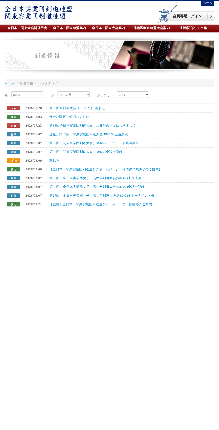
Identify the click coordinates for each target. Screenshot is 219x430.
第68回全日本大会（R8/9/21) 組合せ (77, 108)
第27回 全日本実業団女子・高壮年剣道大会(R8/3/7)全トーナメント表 (102, 195)
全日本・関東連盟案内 (69, 28)
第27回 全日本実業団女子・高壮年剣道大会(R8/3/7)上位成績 (95, 178)
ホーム (208, 2)
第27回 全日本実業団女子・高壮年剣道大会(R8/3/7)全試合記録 (97, 187)
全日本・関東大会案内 (108, 28)
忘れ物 (54, 160)
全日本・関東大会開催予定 (27, 28)
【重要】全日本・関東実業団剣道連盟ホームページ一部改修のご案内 (100, 204)
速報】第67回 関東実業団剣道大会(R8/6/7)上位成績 (88, 134)
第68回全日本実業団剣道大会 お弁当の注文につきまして (92, 125)
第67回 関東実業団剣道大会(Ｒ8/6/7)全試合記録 (86, 152)
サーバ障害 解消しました (69, 116)
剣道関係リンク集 (194, 28)
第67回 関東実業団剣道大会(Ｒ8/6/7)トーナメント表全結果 (94, 143)
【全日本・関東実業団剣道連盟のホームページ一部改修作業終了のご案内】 (105, 169)
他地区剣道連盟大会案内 (151, 28)
